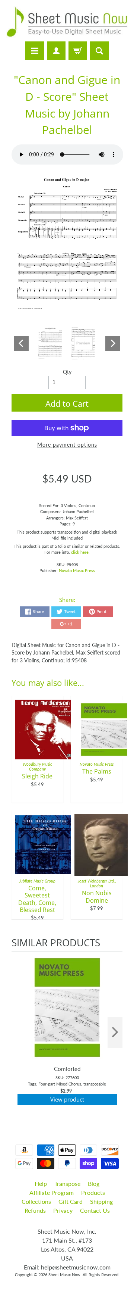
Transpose (67, 1183)
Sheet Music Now (64, 1274)
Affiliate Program (51, 1192)
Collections (36, 1201)
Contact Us (95, 1210)
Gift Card (70, 1201)
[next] (115, 1032)
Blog (93, 1183)
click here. (80, 552)
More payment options (67, 445)
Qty (67, 372)
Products (93, 1192)
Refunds (35, 1210)
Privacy (63, 1210)
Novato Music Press (77, 570)
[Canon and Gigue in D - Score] (50, 343)
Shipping (101, 1201)
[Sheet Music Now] (67, 22)
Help (41, 1183)
